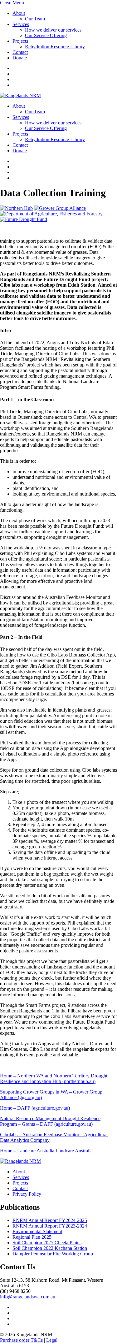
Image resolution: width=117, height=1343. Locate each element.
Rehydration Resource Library (55, 46)
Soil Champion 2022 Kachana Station (49, 1248)
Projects (20, 41)
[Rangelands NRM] (20, 95)
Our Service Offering (46, 35)
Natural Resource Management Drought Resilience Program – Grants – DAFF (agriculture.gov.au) (50, 1121)
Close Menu (12, 2)
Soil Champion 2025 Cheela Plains (46, 1242)
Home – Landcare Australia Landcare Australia (46, 1150)
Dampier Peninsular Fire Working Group (52, 1253)
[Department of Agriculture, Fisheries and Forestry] (51, 213)
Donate (19, 57)
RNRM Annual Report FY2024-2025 (49, 1220)
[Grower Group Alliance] (60, 208)
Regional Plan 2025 (31, 1237)
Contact (20, 52)
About (18, 13)
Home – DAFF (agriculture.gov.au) (35, 1108)
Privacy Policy (26, 1194)
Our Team (35, 18)
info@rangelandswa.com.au (27, 1296)
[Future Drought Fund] (23, 219)
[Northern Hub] (16, 208)
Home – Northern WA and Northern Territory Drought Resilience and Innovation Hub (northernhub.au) (53, 1078)
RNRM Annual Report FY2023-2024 (49, 1225)
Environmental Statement (37, 1231)
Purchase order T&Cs (21, 1340)
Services (20, 24)
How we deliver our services (53, 29)
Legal (51, 1340)
